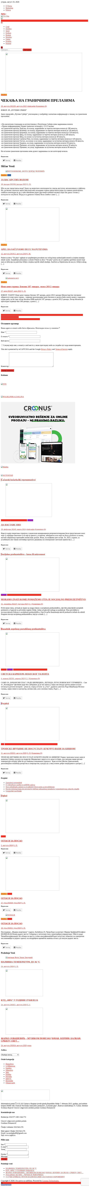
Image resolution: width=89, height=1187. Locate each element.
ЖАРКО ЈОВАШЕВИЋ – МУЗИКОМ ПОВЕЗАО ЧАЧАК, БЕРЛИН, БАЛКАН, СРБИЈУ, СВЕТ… (44, 1173)
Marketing (9, 8)
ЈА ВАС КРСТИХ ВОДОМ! (15, 179)
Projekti (8, 41)
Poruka (4, 1154)
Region (8, 35)
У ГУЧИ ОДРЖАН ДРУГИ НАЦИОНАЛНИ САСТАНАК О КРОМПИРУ (35, 1177)
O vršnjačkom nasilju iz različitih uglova (20, 785)
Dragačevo (10, 1064)
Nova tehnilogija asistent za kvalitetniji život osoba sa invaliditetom (30, 787)
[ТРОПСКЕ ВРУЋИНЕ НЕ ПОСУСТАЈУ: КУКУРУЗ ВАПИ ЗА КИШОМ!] (44, 724)
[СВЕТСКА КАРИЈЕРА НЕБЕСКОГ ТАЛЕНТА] (44, 649)
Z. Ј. (30, 604)
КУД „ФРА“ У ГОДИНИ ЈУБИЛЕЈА (19, 1000)
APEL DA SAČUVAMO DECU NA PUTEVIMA (24, 249)
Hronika (9, 37)
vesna (29, 1045)
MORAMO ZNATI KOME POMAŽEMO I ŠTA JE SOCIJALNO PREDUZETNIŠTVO (43, 599)
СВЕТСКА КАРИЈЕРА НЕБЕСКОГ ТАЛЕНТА (25, 674)
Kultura (8, 33)
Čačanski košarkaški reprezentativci (18, 480)
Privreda (9, 1076)
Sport (8, 31)
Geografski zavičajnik (14, 791)
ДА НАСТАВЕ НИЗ (11, 525)
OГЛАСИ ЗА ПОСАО (11, 898)
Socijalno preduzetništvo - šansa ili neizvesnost (23, 554)
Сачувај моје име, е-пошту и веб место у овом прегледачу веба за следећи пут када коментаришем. (42, 345)
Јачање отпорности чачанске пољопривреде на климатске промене (31, 744)
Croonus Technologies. (50, 1181)
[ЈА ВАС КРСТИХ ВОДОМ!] (44, 171)
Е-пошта (5, 336)
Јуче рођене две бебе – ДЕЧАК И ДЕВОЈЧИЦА (24, 1175)
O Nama (9, 6)
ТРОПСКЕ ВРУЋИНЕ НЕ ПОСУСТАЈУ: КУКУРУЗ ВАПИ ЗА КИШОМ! (38, 748)
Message (4, 1156)
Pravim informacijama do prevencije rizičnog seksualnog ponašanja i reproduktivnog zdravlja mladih (42, 789)
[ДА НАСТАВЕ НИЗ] (44, 500)
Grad (7, 27)
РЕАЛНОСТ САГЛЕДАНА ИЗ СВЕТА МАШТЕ (20, 319)
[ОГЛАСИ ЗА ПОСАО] (44, 816)
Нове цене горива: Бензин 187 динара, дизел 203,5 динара (30, 286)
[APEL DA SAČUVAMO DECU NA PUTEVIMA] (44, 225)
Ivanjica (8, 1068)
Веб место (5, 341)
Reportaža (9, 1081)
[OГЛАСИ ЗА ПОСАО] (44, 874)
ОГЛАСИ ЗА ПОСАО (11, 841)
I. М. (29, 254)
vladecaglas (31, 106)
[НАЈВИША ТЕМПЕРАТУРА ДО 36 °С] (44, 957)
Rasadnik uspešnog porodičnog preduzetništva (23, 629)
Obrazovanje (10, 1083)
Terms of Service (61, 349)
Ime (3, 1144)
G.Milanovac (10, 1066)
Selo (2, 744)
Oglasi (8, 39)
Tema (3, 1149)
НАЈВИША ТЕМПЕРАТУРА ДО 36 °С (20, 962)
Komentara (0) (41, 106)
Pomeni (8, 43)
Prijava (8, 10)
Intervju (4, 670)
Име (3, 332)
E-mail (4, 1147)
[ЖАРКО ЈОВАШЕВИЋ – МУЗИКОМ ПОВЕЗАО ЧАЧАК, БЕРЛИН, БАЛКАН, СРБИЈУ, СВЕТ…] (44, 1021)
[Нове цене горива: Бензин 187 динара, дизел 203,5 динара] (44, 278)
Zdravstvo (9, 1070)
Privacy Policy (46, 349)
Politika (8, 1074)
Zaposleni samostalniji (14, 783)
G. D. (29, 184)
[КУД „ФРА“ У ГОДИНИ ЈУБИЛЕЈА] (44, 983)
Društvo (8, 29)
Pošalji (4, 1159)
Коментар (5, 366)
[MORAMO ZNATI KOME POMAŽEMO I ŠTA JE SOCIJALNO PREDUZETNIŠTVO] (44, 575)
